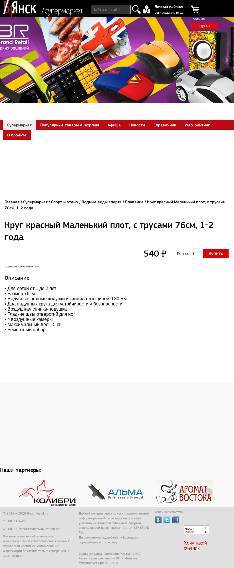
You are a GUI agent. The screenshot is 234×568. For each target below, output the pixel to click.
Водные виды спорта (102, 201)
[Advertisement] (117, 153)
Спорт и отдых (64, 201)
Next (226, 60)
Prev (7, 60)
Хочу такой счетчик (195, 546)
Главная (12, 201)
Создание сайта (90, 554)
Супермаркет (35, 201)
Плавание (134, 201)
